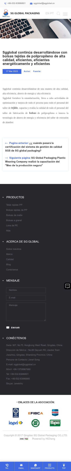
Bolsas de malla (14, 215)
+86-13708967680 (22, 369)
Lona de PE (12, 226)
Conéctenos (12, 270)
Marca (9, 254)
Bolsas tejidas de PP (16, 210)
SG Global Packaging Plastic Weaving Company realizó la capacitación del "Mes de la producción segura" (35, 161)
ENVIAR (15, 327)
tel (7, 468)
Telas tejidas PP (14, 205)
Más (8, 231)
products (49, 468)
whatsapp (35, 468)
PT (52, 13)
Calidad (10, 260)
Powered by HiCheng (43, 439)
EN (47, 13)
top (64, 468)
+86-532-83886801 (16, 3)
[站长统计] (23, 439)
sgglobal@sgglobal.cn (44, 3)
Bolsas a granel (14, 221)
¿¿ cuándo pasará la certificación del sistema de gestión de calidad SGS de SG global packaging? (33, 147)
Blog (8, 265)
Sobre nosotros (13, 249)
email (21, 468)
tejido (14, 107)
